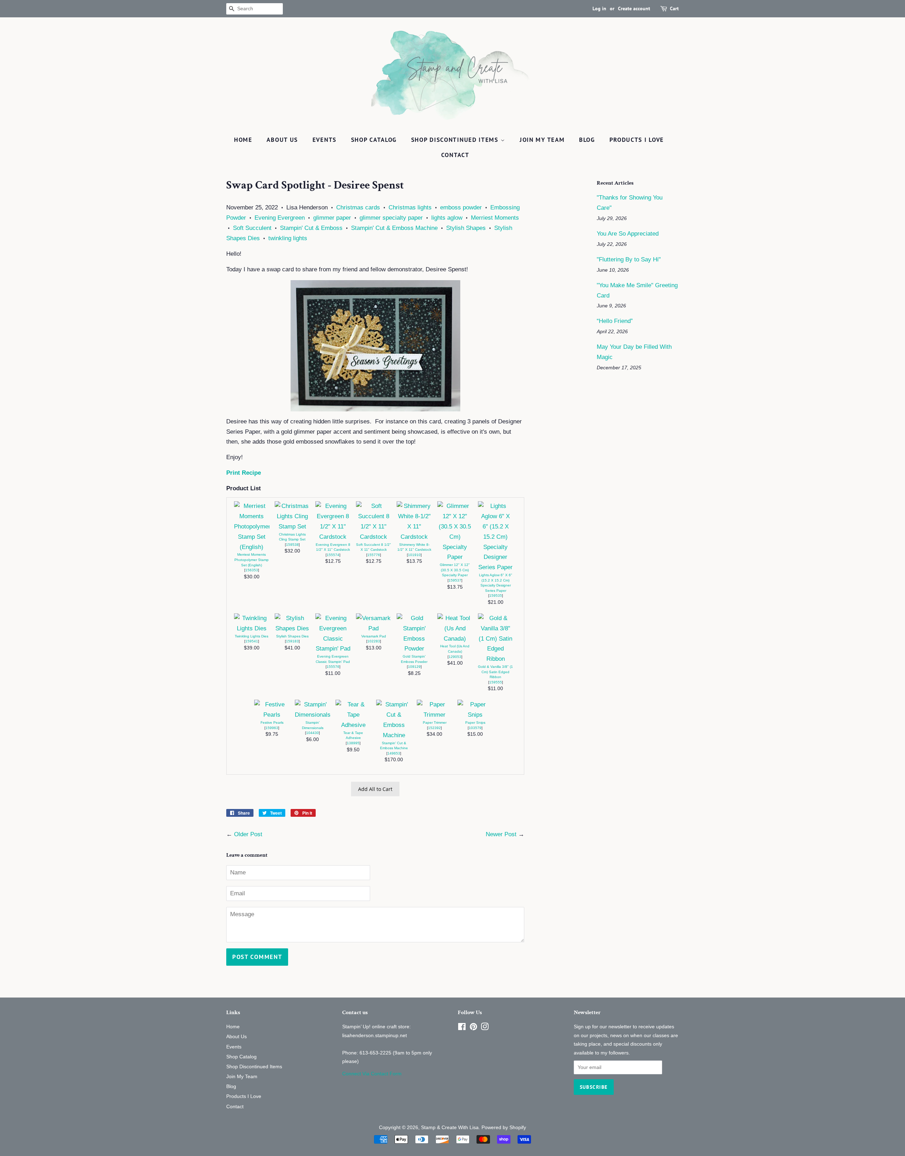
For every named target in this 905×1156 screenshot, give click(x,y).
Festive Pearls (272, 722)
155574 (333, 555)
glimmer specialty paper (391, 217)
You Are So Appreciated (628, 233)
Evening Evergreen (280, 217)
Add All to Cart (375, 789)
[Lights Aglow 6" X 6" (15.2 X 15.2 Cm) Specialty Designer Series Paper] (495, 567)
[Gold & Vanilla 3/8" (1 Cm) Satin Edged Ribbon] (495, 658)
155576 (333, 667)
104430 (312, 733)
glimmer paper (332, 217)
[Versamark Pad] (373, 628)
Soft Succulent (252, 228)
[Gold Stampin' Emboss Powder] (414, 648)
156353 (251, 570)
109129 (414, 667)
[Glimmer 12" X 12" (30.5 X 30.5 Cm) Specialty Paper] (455, 557)
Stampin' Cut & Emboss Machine (394, 228)
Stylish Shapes (466, 228)
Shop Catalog (374, 140)
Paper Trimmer (434, 722)
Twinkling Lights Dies (251, 636)
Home (243, 140)
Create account (634, 8)
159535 (495, 595)
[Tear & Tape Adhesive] (353, 725)
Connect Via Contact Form (372, 1073)
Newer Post (501, 834)
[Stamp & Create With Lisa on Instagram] (485, 1028)
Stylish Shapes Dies (292, 636)
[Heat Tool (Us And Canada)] (455, 638)
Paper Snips (475, 722)
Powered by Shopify (503, 1127)
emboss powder (461, 207)
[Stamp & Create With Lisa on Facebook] (462, 1028)
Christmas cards (358, 207)
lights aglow (446, 217)
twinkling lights (287, 238)
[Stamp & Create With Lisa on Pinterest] (473, 1028)
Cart (674, 8)
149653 (393, 753)
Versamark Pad (373, 636)
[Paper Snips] (475, 714)
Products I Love (636, 140)
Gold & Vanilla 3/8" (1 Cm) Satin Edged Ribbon (495, 672)
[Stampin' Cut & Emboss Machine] (393, 735)
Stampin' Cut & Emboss (311, 228)
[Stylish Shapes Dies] (292, 628)
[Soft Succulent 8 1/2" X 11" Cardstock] (373, 536)
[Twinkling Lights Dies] (251, 628)
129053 (455, 657)
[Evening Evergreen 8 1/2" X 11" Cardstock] (333, 536)
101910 (414, 555)
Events (325, 140)
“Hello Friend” (615, 321)
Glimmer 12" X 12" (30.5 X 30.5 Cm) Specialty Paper (455, 570)
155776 (373, 555)
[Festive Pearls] (272, 714)
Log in (599, 8)
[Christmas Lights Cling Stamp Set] (292, 526)
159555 (495, 682)
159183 (292, 641)
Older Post (248, 834)
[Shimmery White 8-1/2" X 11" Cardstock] (414, 536)
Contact (455, 155)
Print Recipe (243, 472)
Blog (587, 140)
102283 (373, 641)
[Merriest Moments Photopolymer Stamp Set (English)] (251, 547)
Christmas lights (410, 207)
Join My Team (542, 140)
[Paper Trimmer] (434, 714)
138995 (353, 743)
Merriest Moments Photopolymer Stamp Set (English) (251, 560)
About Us (282, 140)
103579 (475, 728)
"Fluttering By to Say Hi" (629, 259)
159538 (292, 545)
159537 (455, 580)
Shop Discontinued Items (456, 140)
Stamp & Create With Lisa (450, 1127)
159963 (271, 728)
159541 (251, 641)
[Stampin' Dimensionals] (312, 714)
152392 (434, 728)
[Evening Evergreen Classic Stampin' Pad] (333, 648)
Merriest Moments (495, 217)
